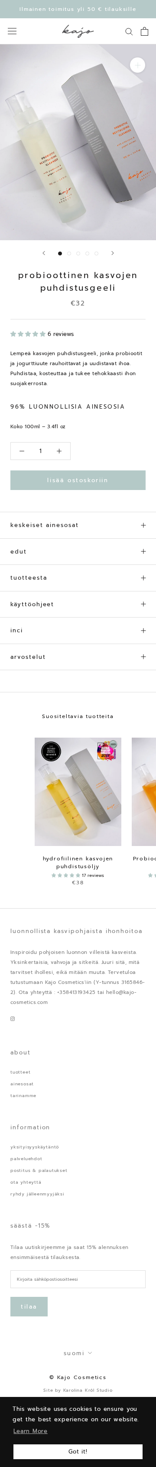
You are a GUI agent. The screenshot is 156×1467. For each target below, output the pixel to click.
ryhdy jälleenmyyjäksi (37, 1194)
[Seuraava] (112, 253)
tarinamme (23, 1095)
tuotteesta (28, 578)
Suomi (74, 1353)
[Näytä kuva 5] (96, 253)
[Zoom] (137, 65)
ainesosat (22, 1084)
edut (18, 551)
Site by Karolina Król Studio (77, 1390)
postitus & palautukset (39, 1170)
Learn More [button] (30, 1431)
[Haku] (129, 31)
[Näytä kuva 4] (87, 253)
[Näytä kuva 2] (69, 253)
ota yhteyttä (26, 1182)
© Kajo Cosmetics (78, 1377)
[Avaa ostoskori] (144, 31)
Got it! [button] (77, 1451)
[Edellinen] (43, 253)
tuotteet (20, 1072)
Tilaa (29, 1307)
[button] (29, 334)
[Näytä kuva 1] (60, 253)
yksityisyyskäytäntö (34, 1147)
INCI (16, 630)
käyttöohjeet (32, 604)
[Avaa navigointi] (12, 31)
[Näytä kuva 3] (78, 253)
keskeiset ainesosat (44, 525)
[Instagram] (12, 1018)
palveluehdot (26, 1158)
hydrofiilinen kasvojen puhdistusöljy (78, 862)
